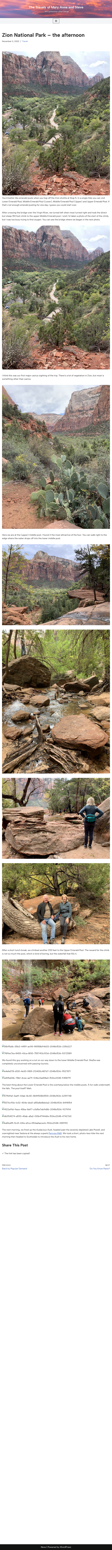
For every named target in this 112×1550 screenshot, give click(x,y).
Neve (43, 1547)
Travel (25, 41)
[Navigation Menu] (56, 21)
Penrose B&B (55, 1133)
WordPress (65, 1547)
